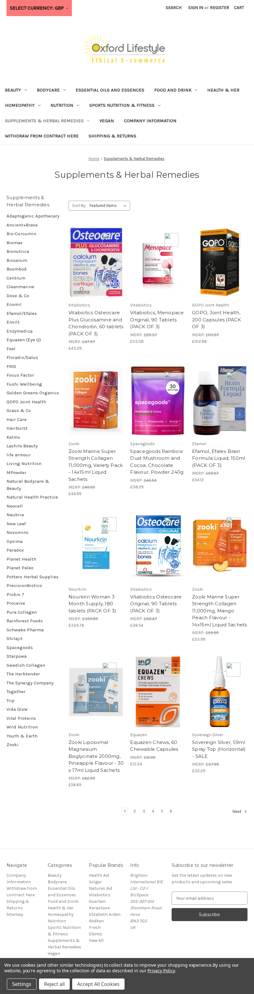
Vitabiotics (100, 895)
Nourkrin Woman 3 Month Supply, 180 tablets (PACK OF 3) (92, 604)
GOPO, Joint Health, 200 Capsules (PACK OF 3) (216, 319)
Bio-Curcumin (21, 233)
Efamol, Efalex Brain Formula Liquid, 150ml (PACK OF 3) (218, 458)
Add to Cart (96, 273)
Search (174, 7)
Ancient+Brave (22, 225)
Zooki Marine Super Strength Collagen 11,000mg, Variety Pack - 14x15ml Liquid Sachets (95, 465)
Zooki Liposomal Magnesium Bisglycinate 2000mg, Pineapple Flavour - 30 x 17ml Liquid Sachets (96, 756)
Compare (94, 262)
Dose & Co (18, 295)
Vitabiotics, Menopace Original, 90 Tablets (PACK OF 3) (157, 319)
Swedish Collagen (26, 665)
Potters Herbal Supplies (33, 577)
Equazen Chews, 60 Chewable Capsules (154, 745)
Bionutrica (18, 251)
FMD (11, 366)
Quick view (95, 251)
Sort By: (79, 205)
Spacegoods (20, 647)
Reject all (54, 984)
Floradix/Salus (22, 357)
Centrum (16, 278)
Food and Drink (172, 90)
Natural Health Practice (32, 497)
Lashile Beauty (22, 446)
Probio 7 (15, 594)
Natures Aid (100, 888)
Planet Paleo (20, 568)
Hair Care (17, 419)
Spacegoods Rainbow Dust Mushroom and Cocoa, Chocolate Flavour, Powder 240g (156, 461)
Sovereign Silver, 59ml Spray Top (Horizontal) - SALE (219, 749)
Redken (96, 921)
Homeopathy (20, 105)
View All (96, 940)
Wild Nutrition (22, 727)
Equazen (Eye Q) (24, 340)
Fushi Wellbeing (24, 384)
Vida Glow (17, 709)
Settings (21, 984)
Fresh (95, 927)
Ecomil (14, 304)
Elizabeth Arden (104, 914)
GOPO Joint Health (26, 402)
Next (237, 811)
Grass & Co (19, 410)
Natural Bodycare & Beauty (28, 484)
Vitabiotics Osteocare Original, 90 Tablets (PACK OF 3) (156, 604)
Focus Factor (20, 375)
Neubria (15, 514)
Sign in (195, 7)
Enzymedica (20, 331)
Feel (11, 348)
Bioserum (17, 260)
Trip (11, 700)
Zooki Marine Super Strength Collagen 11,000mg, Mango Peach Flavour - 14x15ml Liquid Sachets (219, 611)
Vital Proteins (21, 718)
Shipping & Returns (112, 136)
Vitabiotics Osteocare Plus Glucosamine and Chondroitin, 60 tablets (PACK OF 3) (96, 323)
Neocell (15, 506)
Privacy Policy (160, 971)
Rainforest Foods (25, 621)
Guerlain (97, 901)
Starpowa (17, 656)
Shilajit (15, 638)
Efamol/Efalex (22, 313)
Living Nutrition (24, 463)
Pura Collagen (22, 612)
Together (16, 691)
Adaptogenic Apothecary (33, 216)
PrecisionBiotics (24, 585)
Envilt (13, 322)
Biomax (15, 242)
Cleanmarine (20, 286)
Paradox (15, 550)
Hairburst (17, 428)
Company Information (150, 120)
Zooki (13, 744)
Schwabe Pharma (25, 630)
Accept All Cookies (98, 984)
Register (219, 7)
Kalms (13, 437)
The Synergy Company (30, 683)
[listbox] (109, 205)
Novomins (17, 532)
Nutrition (61, 105)
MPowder (16, 472)
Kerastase (99, 908)
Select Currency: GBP (37, 8)
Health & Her (223, 90)
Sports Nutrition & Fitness (122, 105)
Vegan (106, 120)
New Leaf (16, 523)
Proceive (16, 603)
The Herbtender (23, 674)
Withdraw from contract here (42, 136)
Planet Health (21, 559)
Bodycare (48, 90)
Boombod (17, 269)
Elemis (95, 934)
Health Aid (99, 875)
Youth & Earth (22, 736)
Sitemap (15, 914)
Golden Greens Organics (33, 393)
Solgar (95, 881)
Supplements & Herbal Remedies (44, 120)
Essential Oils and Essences (110, 90)
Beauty (13, 90)
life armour (19, 455)
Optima (15, 541)
